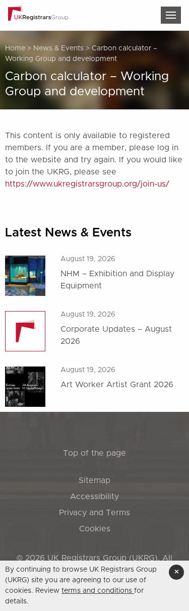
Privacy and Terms (94, 513)
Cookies (94, 529)
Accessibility (94, 497)
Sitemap (94, 480)
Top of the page (94, 453)
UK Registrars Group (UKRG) (102, 558)
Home (15, 48)
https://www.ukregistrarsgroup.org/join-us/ (87, 184)
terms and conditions (97, 590)
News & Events (58, 48)
